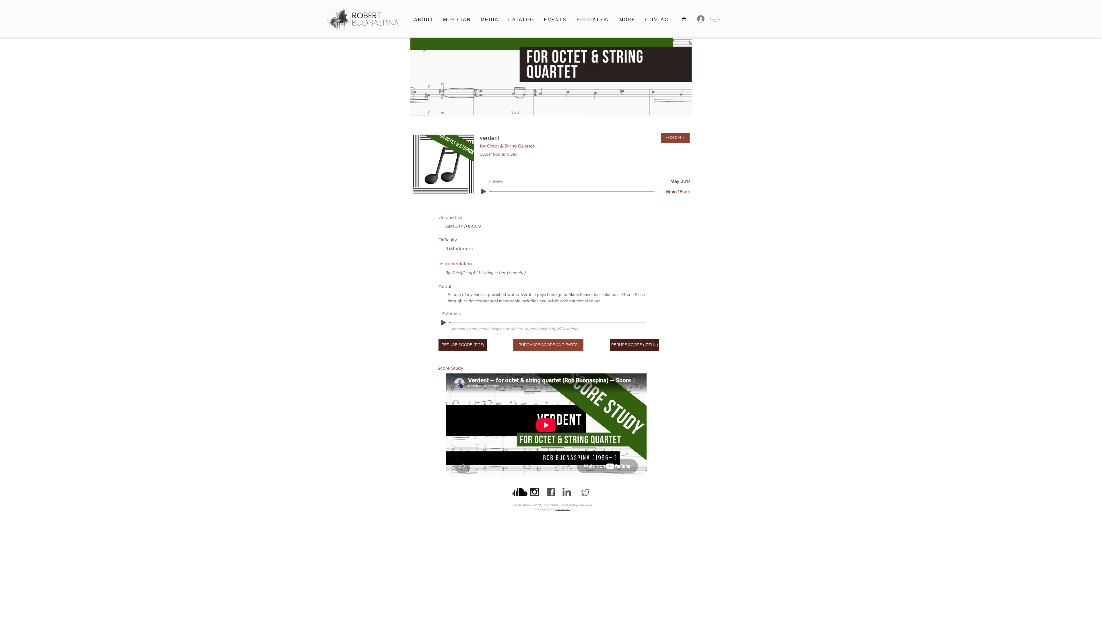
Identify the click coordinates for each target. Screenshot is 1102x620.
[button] (457, 20)
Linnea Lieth (563, 509)
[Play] (483, 191)
